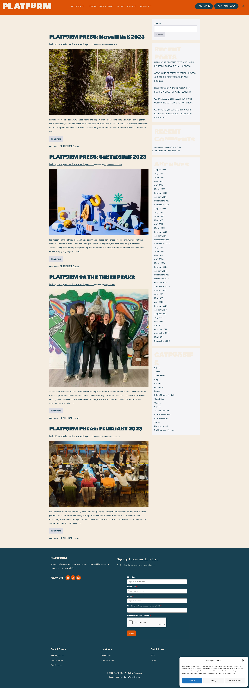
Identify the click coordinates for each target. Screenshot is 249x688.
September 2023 (162, 286)
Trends (157, 422)
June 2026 (159, 177)
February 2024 (161, 267)
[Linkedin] (78, 577)
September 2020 (162, 341)
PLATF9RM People (162, 414)
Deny (213, 680)
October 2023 (160, 282)
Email (130, 596)
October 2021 (160, 329)
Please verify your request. (139, 615)
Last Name (132, 587)
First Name (132, 577)
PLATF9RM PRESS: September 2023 (97, 157)
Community (146, 6)
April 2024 (159, 259)
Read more (57, 138)
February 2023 (161, 306)
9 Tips (157, 368)
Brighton (158, 379)
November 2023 (161, 278)
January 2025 (160, 236)
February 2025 (160, 232)
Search (157, 23)
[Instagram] (73, 577)
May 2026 (158, 181)
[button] (244, 660)
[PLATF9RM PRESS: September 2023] (98, 202)
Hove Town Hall (173, 150)
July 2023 (158, 294)
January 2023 (160, 310)
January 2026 (160, 197)
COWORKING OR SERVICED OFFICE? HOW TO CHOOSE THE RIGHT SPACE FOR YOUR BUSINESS (175, 77)
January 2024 (160, 271)
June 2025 (159, 216)
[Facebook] (67, 577)
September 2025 (162, 204)
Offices (92, 6)
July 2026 (158, 173)
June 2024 (159, 251)
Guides (157, 403)
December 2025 (161, 201)
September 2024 (162, 243)
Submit (131, 633)
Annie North (159, 375)
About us (131, 6)
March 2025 (159, 228)
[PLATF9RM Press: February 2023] (98, 474)
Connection (159, 387)
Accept (192, 680)
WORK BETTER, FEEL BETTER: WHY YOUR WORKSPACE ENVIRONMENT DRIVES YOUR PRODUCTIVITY (173, 114)
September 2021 (161, 333)
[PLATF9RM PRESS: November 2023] (98, 82)
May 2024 (158, 255)
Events (120, 6)
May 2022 (158, 321)
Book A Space (106, 6)
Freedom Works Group (129, 677)
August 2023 (160, 290)
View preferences (235, 680)
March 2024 (159, 263)
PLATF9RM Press (69, 146)
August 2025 (160, 208)
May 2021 (158, 337)
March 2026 (159, 189)
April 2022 (159, 325)
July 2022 (158, 317)
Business (158, 383)
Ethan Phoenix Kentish (164, 395)
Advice (157, 371)
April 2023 (159, 302)
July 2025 (158, 212)
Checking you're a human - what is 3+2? (144, 606)
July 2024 (158, 247)
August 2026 (160, 169)
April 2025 (158, 224)
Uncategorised (161, 426)
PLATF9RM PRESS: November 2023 (97, 36)
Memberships (77, 6)
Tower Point (176, 147)
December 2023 (161, 275)
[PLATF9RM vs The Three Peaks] (98, 338)
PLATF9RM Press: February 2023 (95, 428)
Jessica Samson (161, 410)
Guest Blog (159, 399)
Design (157, 391)
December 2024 (161, 239)
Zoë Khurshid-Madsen (164, 430)
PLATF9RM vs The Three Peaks (92, 277)
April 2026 (158, 185)
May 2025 (158, 220)
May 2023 (158, 298)
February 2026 (160, 193)
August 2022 (160, 313)
